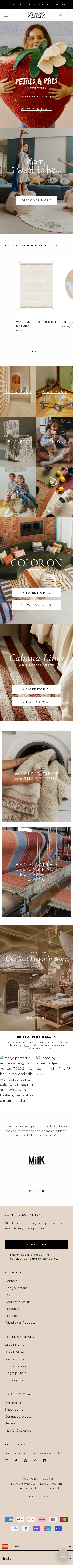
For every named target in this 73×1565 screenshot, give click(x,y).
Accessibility (54, 1488)
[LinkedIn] (44, 1460)
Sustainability (14, 1359)
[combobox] (36, 1547)
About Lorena (15, 1345)
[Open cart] (67, 15)
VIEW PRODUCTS (36, 108)
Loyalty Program (51, 1483)
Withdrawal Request (20, 1322)
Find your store (16, 1288)
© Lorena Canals (36, 1496)
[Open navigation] (6, 15)
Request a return (17, 1302)
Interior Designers (18, 1430)
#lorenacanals (50, 1453)
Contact (11, 1281)
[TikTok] (34, 1460)
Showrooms (14, 1409)
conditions (17, 1258)
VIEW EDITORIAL (36, 96)
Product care (15, 1309)
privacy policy (47, 1258)
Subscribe (36, 1244)
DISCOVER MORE (36, 200)
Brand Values (14, 1352)
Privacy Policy (29, 1478)
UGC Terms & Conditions (26, 1488)
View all (36, 351)
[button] (18, 1079)
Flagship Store (15, 1373)
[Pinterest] (25, 1460)
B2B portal (13, 1403)
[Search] (13, 15)
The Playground (16, 1380)
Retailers (11, 1423)
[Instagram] (6, 1460)
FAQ (8, 1295)
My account (14, 1316)
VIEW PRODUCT (36, 701)
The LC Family (15, 1366)
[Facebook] (15, 1460)
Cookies (48, 1478)
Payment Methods (23, 1483)
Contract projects (18, 1416)
